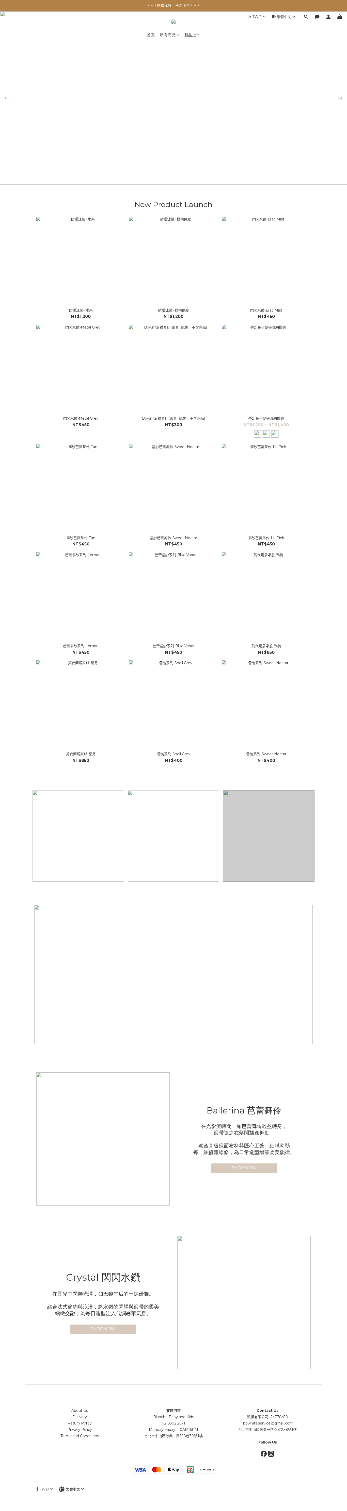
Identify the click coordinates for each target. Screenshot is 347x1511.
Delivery (79, 1417)
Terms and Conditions (79, 1436)
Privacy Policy (79, 1429)
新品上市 (192, 34)
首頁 (151, 34)
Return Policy (80, 1423)
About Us (79, 1410)
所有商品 (168, 34)
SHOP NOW (244, 1167)
